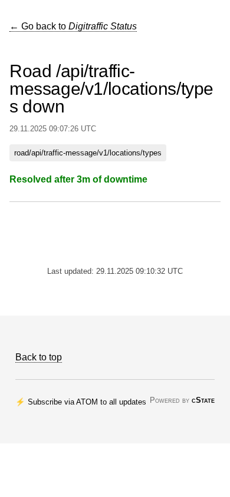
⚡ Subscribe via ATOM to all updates (80, 401)
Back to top (38, 357)
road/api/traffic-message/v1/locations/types (88, 152)
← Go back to (73, 26)
